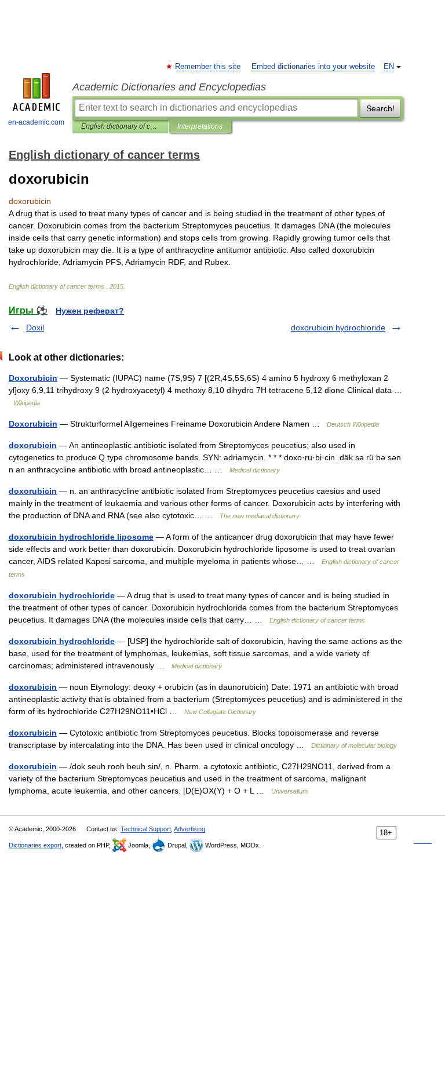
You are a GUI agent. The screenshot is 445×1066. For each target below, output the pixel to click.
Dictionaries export (35, 845)
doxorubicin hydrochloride (338, 327)
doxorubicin (33, 445)
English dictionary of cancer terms (120, 126)
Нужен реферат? (90, 310)
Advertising (189, 828)
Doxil (35, 327)
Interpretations (199, 126)
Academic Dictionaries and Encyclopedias (169, 87)
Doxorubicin (33, 378)
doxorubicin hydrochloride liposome (81, 536)
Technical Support (146, 828)
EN (389, 67)
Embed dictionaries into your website (313, 67)
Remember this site (208, 67)
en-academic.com (36, 122)
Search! (380, 108)
